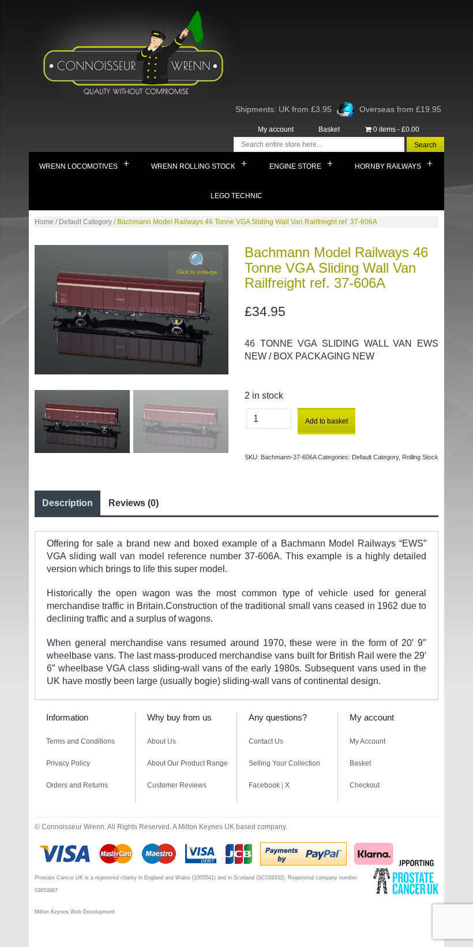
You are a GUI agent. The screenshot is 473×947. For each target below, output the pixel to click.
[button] (195, 266)
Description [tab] (67, 503)
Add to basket (326, 421)
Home (44, 222)
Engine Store (295, 166)
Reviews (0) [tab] (133, 503)
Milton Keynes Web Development (75, 912)
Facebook (264, 785)
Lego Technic (236, 196)
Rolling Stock (420, 457)
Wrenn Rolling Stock (193, 166)
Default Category (85, 222)
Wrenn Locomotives (78, 166)
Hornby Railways (388, 166)
